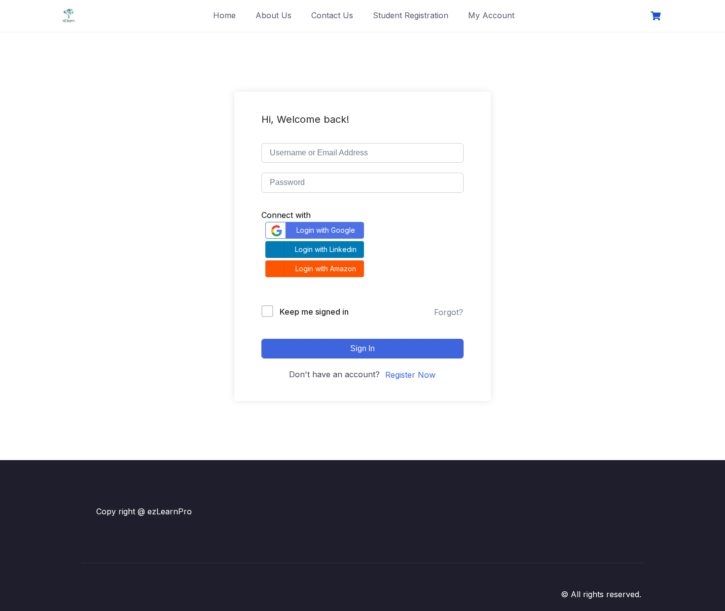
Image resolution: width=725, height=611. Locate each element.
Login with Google (325, 230)
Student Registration (410, 15)
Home (224, 15)
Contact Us (332, 15)
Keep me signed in (314, 312)
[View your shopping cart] (657, 16)
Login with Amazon (325, 268)
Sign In (362, 348)
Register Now (410, 375)
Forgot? (448, 312)
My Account (491, 15)
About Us (273, 15)
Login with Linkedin (326, 249)
